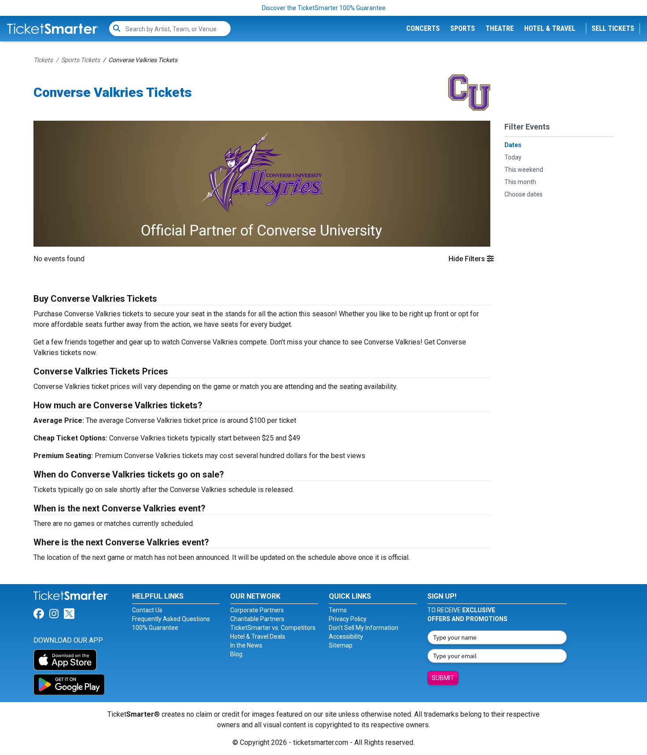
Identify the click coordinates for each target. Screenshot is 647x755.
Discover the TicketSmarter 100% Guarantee (324, 7)
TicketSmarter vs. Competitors (273, 627)
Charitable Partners (257, 618)
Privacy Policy (348, 618)
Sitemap (341, 645)
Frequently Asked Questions (171, 618)
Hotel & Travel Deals (257, 636)
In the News (246, 645)
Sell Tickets (613, 28)
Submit (443, 677)
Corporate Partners (257, 610)
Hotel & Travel (549, 28)
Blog (236, 654)
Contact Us (147, 610)
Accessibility (346, 636)
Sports (462, 28)
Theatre (499, 28)
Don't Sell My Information (363, 627)
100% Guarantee (155, 627)
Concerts (423, 28)
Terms (338, 610)
